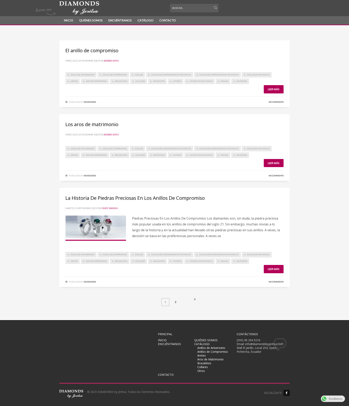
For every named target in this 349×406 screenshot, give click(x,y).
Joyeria (177, 81)
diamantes (159, 81)
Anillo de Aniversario (82, 74)
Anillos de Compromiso (212, 352)
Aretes (74, 81)
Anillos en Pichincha (258, 74)
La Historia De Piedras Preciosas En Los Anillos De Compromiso (135, 198)
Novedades (90, 102)
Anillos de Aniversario (211, 348)
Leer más (274, 89)
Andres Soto (111, 60)
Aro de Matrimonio (96, 81)
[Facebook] (287, 393)
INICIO (68, 20)
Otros (201, 371)
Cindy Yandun (109, 208)
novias (224, 81)
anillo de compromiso (115, 74)
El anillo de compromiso (91, 50)
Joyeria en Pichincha (201, 81)
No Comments (276, 102)
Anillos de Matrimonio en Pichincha (219, 74)
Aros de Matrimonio (210, 359)
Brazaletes (121, 81)
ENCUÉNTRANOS (120, 20)
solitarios (241, 81)
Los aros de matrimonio (91, 124)
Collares (140, 81)
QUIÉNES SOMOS (91, 20)
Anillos (139, 74)
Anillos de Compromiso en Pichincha (171, 74)
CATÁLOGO (145, 20)
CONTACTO (167, 20)
